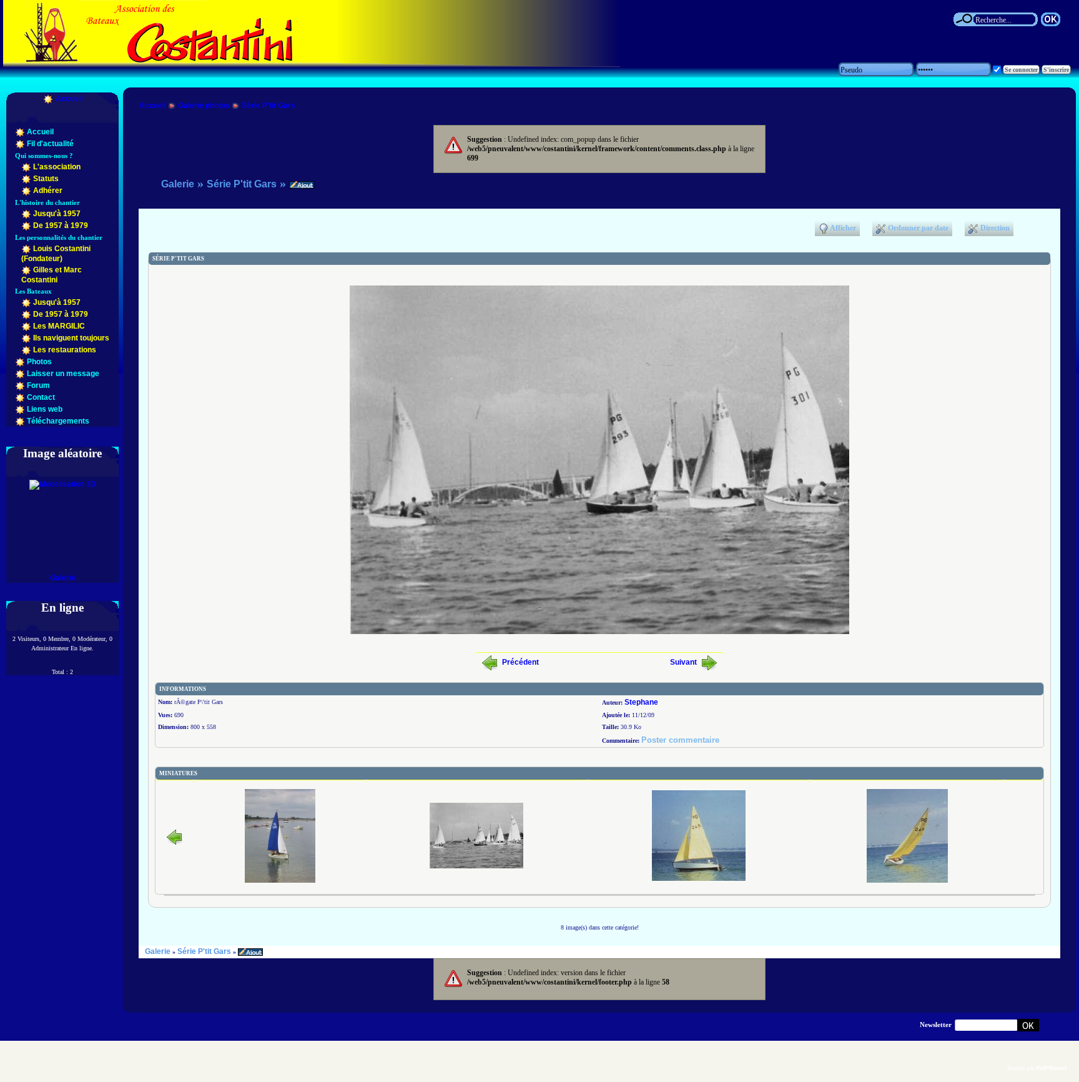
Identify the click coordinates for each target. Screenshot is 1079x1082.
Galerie (63, 577)
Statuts (46, 178)
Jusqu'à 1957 (57, 213)
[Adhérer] (26, 190)
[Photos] (20, 361)
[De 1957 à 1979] (26, 225)
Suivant (683, 662)
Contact (41, 397)
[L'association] (26, 166)
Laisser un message (63, 373)
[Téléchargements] (20, 421)
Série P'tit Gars (268, 105)
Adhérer (47, 190)
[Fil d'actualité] (20, 143)
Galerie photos (204, 105)
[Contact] (20, 397)
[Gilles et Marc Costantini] (26, 270)
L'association (57, 166)
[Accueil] (48, 98)
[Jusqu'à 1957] (26, 213)
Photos (39, 361)
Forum (38, 385)
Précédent (520, 662)
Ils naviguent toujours (71, 338)
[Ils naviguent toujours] (26, 338)
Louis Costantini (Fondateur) (56, 253)
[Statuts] (26, 178)
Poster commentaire (680, 740)
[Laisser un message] (20, 373)
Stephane (641, 702)
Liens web (44, 409)
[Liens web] (20, 409)
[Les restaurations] (26, 349)
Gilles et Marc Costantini (51, 275)
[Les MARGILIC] (26, 326)
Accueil (69, 98)
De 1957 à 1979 (60, 225)
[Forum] (20, 385)
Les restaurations (64, 349)
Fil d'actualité (50, 143)
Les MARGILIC (59, 326)
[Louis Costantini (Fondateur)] (26, 248)
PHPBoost (1051, 1068)
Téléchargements (58, 421)
